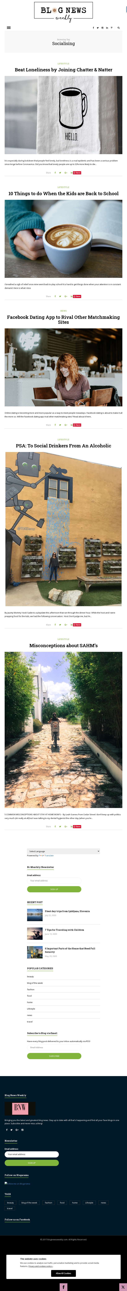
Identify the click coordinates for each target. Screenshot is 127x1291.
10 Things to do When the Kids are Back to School (64, 193)
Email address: (34, 875)
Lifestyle (63, 63)
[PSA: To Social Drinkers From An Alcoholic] (63, 529)
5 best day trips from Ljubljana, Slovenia (67, 911)
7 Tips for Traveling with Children (64, 929)
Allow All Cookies (63, 1273)
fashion (30, 989)
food (29, 995)
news (63, 311)
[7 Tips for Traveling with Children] (35, 933)
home (30, 1002)
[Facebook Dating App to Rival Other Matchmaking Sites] (63, 367)
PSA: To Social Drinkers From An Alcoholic (63, 446)
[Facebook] (63, 1287)
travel (30, 1021)
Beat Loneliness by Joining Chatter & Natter (63, 70)
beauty (30, 976)
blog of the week (35, 983)
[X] (123, 1287)
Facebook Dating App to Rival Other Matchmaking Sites (63, 319)
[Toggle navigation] (9, 27)
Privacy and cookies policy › (40, 1266)
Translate (49, 855)
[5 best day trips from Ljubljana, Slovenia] (35, 915)
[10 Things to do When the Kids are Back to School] (63, 239)
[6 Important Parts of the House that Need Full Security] (35, 952)
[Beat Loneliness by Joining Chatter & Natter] (63, 115)
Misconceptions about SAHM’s (63, 645)
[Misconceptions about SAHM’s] (63, 730)
